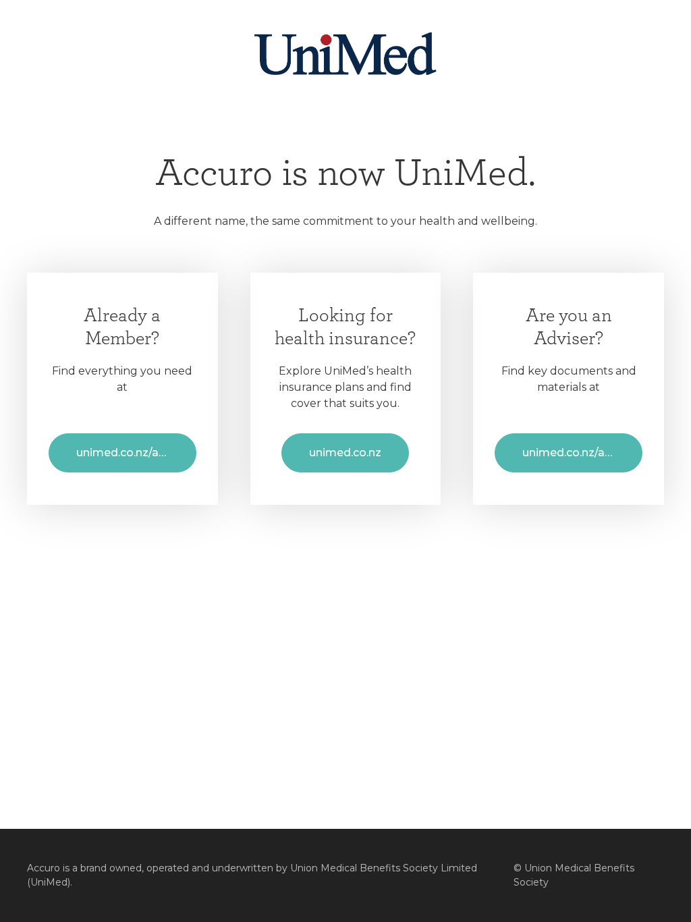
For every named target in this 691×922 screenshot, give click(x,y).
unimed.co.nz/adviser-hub (582, 452)
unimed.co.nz (345, 452)
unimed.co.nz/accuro (132, 452)
